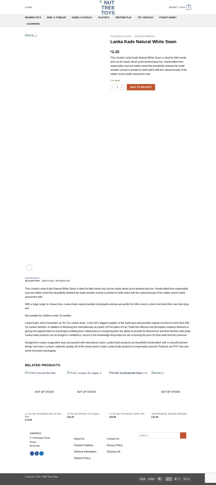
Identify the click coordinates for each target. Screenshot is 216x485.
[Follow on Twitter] (41, 453)
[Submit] (183, 435)
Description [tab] (32, 281)
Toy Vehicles (146, 17)
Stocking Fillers (121, 36)
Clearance (33, 24)
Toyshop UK (113, 451)
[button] (28, 7)
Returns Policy (82, 458)
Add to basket (141, 87)
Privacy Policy (115, 445)
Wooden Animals (145, 36)
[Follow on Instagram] (37, 453)
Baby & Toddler (56, 17)
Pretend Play (123, 17)
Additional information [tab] (56, 281)
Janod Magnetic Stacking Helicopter (169, 413)
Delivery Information (85, 451)
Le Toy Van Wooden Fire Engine (83, 413)
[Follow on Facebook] (32, 453)
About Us (79, 438)
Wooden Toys (33, 17)
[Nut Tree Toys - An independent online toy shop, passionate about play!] (108, 7)
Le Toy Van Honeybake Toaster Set (126, 413)
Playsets (103, 17)
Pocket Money (168, 17)
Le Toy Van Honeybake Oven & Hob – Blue (44, 415)
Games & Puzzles (82, 17)
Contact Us (113, 438)
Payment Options (83, 445)
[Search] (163, 7)
